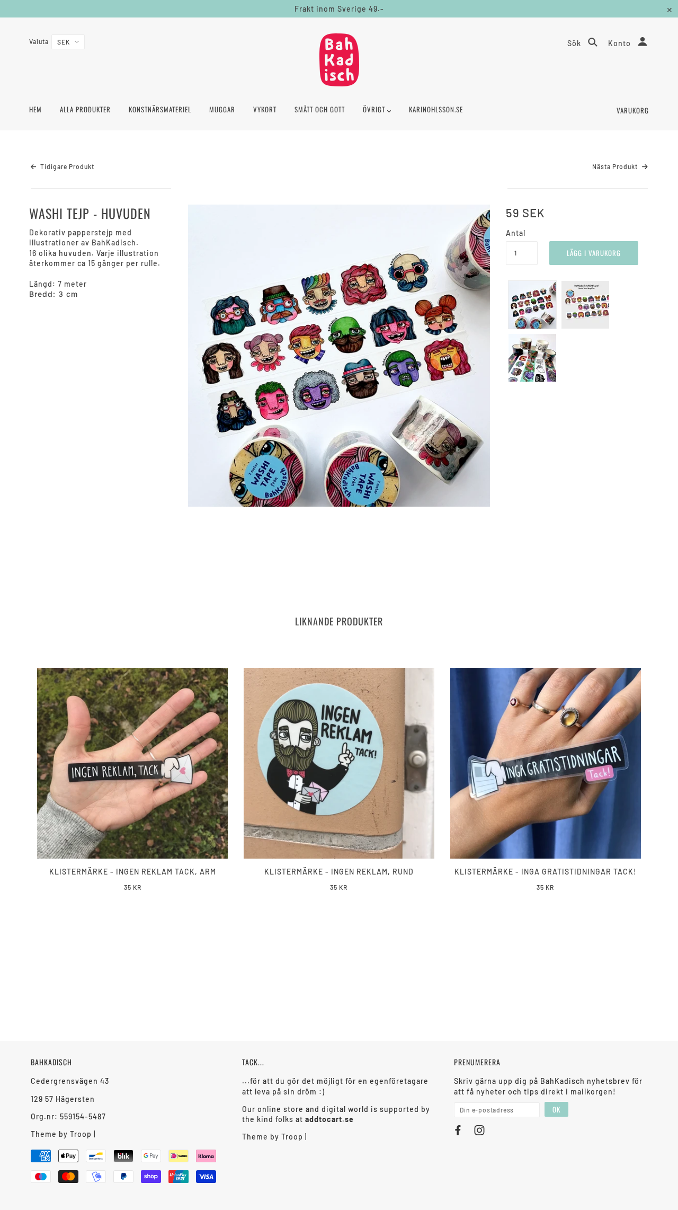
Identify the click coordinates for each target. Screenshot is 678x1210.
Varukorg (633, 110)
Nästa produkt (615, 166)
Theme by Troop (61, 1133)
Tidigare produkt (66, 166)
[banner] (339, 59)
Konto (620, 43)
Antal (515, 232)
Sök (575, 43)
